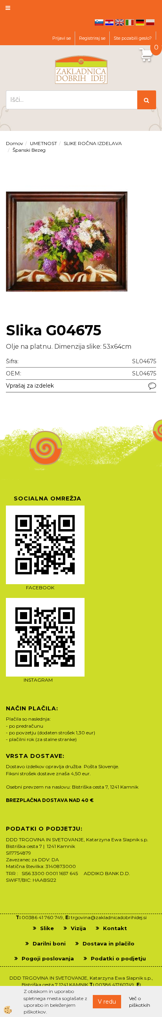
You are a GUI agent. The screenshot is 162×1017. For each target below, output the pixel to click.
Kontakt (115, 928)
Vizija (78, 928)
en (119, 22)
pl (150, 22)
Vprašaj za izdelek (30, 385)
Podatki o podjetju (118, 958)
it (129, 22)
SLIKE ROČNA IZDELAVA (93, 143)
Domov (14, 143)
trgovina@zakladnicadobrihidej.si (109, 917)
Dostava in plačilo (108, 943)
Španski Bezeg (29, 150)
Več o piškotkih (139, 1001)
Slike (47, 928)
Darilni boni (49, 943)
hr (109, 22)
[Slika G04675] (67, 241)
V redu (107, 1001)
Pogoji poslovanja (48, 958)
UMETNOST (43, 143)
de (140, 22)
